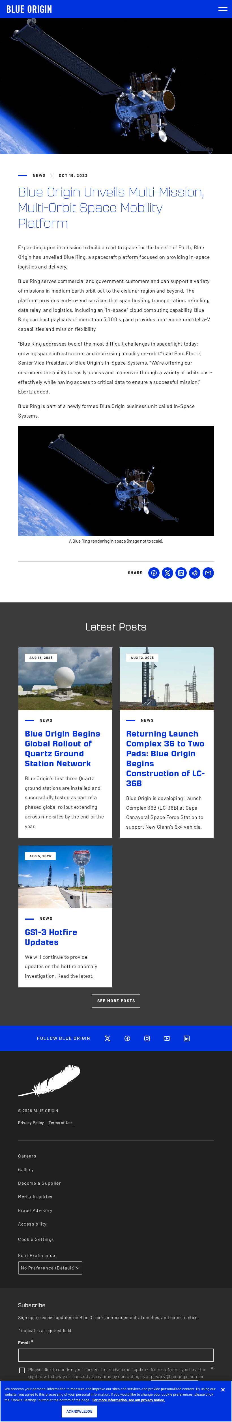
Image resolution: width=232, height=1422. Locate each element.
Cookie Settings (36, 1239)
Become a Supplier (39, 1183)
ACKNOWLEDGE (79, 1411)
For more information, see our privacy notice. (129, 1400)
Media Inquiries (35, 1197)
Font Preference (36, 1255)
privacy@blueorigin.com (174, 1376)
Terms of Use (61, 1123)
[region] (116, 1401)
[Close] (223, 1389)
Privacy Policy (31, 1123)
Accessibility (32, 1224)
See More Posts (116, 1001)
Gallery (26, 1169)
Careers (27, 1156)
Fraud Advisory (35, 1210)
